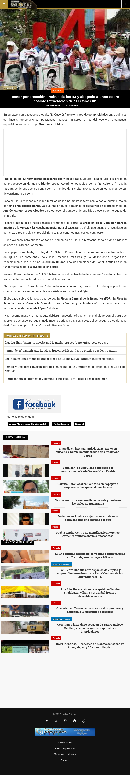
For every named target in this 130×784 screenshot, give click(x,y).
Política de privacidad (65, 748)
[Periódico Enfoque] (23, 4)
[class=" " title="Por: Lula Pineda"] (25, 578)
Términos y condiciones (65, 754)
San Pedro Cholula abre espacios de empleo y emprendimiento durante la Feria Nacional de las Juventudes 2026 (90, 573)
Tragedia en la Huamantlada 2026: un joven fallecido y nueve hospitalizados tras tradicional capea (88, 452)
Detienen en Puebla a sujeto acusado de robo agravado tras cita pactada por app (88, 518)
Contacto (65, 760)
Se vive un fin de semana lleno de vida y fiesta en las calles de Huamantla (88, 501)
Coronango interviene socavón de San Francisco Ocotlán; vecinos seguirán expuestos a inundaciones (90, 628)
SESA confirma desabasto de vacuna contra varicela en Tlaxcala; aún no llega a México (90, 555)
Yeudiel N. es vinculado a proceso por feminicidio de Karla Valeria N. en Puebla (87, 469)
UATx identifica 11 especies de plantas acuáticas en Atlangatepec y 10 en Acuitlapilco (90, 645)
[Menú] (4, 4)
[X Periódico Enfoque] (56, 721)
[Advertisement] (65, 152)
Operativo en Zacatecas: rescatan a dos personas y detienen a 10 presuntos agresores (90, 610)
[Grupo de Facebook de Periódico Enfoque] (34, 401)
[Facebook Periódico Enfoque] (46, 721)
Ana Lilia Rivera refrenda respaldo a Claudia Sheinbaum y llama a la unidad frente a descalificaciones (90, 592)
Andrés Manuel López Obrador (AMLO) (28, 424)
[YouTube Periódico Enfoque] (74, 721)
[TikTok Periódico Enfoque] (84, 721)
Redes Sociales (61, 424)
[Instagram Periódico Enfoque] (65, 721)
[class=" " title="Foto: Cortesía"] (26, 475)
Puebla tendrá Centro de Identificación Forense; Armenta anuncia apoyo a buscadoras (88, 534)
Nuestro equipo (65, 743)
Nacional (79, 424)
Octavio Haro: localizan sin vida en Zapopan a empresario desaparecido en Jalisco (87, 485)
